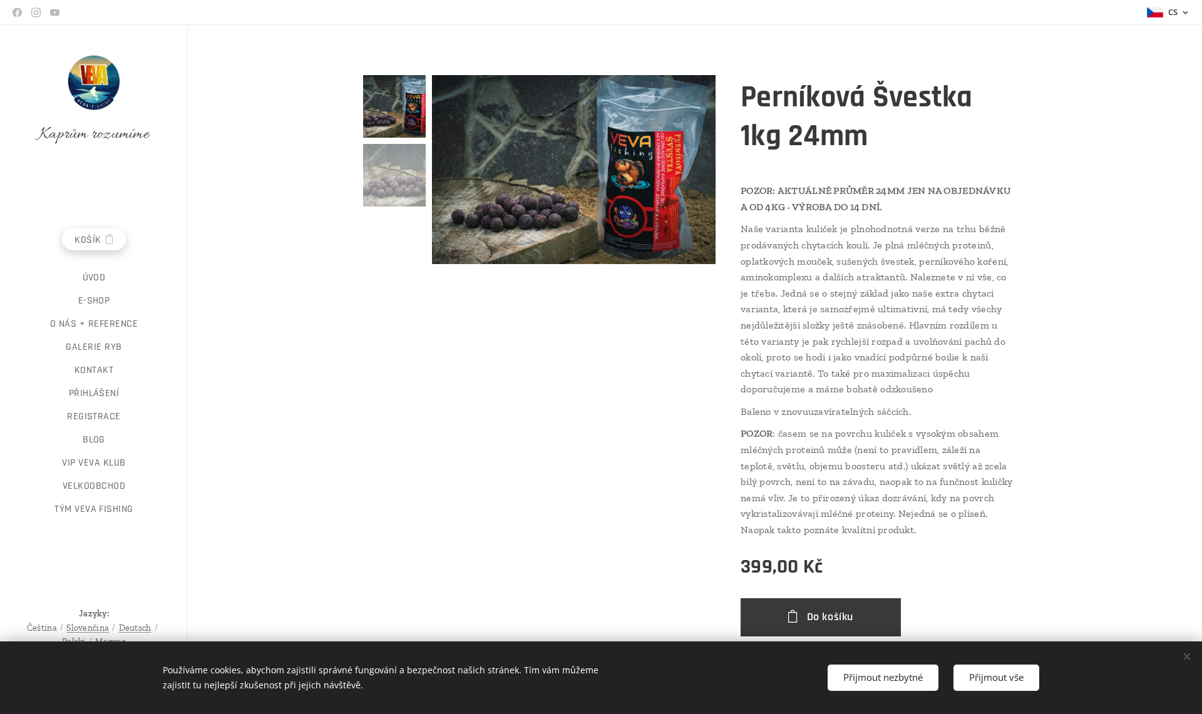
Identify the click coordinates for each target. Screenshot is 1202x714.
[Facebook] (17, 12)
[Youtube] (55, 12)
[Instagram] (36, 12)
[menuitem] (94, 277)
